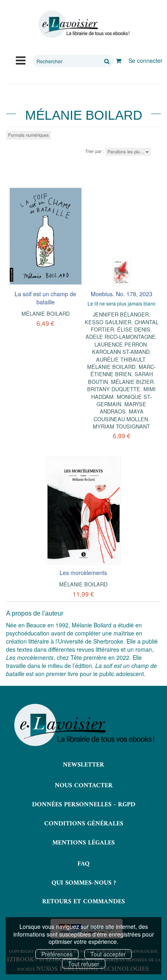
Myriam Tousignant (121, 426)
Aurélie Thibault (120, 359)
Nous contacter (84, 785)
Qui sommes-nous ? (83, 883)
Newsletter (83, 765)
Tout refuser (83, 964)
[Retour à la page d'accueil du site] (83, 24)
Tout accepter (108, 954)
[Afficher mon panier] (118, 60)
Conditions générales (83, 823)
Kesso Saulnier (108, 322)
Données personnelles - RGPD (83, 804)
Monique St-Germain (124, 400)
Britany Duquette (113, 389)
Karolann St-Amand (121, 351)
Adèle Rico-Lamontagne (121, 336)
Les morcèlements (83, 573)
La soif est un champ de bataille (45, 298)
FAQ (83, 864)
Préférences (57, 954)
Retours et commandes (83, 901)
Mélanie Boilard (45, 313)
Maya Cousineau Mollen (121, 414)
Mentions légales (83, 843)
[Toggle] (21, 59)
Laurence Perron (120, 344)
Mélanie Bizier (132, 382)
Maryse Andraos (123, 407)
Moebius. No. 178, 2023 (121, 294)
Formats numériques (28, 134)
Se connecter (145, 60)
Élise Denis (133, 329)
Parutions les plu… (126, 151)
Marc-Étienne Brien (123, 370)
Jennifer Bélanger (121, 314)
